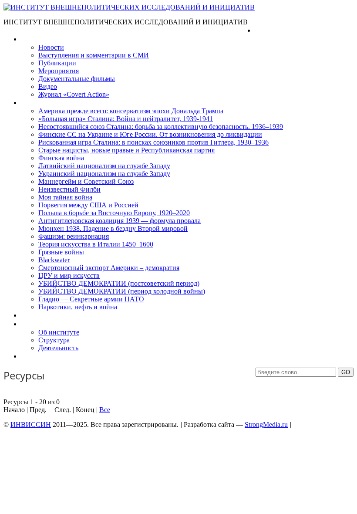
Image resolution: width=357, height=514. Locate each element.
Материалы (38, 39)
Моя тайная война (65, 197)
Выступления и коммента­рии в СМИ (93, 55)
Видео (47, 86)
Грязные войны (61, 252)
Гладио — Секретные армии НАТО (91, 299)
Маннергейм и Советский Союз (86, 181)
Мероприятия (58, 70)
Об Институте (41, 324)
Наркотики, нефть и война (77, 307)
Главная (267, 30)
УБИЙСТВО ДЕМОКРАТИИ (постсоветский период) (118, 283)
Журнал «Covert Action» (73, 94)
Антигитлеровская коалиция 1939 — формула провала (119, 220)
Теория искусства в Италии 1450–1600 (95, 244)
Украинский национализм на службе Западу (104, 173)
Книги (30, 102)
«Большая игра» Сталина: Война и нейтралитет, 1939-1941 (125, 118)
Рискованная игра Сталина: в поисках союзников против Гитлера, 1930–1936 (153, 142)
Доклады (34, 315)
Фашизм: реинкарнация (73, 236)
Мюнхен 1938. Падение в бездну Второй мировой (113, 228)
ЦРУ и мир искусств (69, 275)
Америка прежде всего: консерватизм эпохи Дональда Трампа (130, 111)
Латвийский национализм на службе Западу (104, 165)
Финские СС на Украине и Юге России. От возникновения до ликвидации (150, 134)
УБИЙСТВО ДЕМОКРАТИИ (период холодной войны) (121, 291)
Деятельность (58, 348)
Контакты (35, 356)
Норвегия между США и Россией (88, 205)
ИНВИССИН (30, 424)
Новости (51, 47)
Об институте (58, 332)
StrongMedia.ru (266, 424)
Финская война (61, 158)
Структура (54, 340)
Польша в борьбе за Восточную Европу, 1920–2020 (114, 212)
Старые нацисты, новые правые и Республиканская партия (126, 150)
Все (104, 409)
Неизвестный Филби (69, 189)
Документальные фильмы (76, 78)
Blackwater (54, 260)
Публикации (57, 63)
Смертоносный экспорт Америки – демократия (108, 267)
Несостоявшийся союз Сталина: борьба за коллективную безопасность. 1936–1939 (160, 126)
